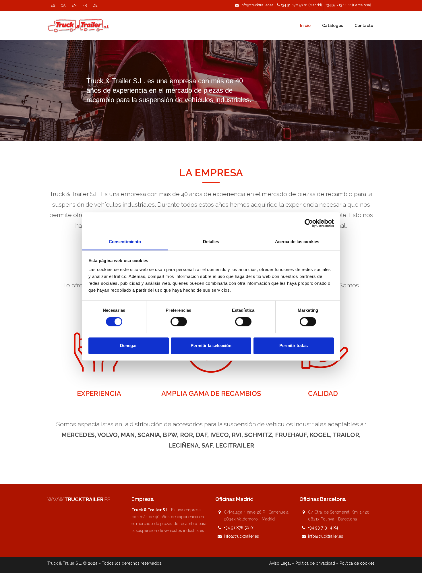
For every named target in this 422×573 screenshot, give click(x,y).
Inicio (305, 25)
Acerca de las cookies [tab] (297, 241)
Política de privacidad (315, 563)
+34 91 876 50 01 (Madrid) (301, 5)
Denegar (128, 345)
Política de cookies (357, 563)
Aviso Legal (280, 563)
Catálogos (332, 25)
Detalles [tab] (211, 241)
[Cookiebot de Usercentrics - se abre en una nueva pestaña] (309, 223)
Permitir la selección (211, 345)
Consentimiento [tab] (125, 241)
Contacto (364, 25)
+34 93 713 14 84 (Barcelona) (348, 5)
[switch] (179, 321)
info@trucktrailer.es (257, 5)
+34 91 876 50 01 (239, 527)
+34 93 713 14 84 (323, 527)
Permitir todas (293, 345)
